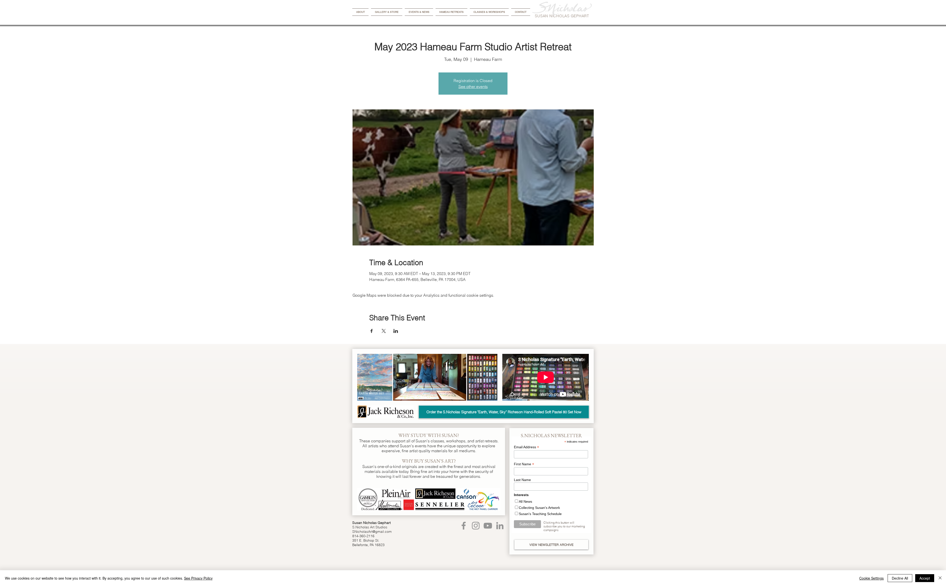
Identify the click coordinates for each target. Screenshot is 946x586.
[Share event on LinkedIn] (395, 331)
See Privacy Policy (198, 578)
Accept (924, 578)
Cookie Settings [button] (871, 578)
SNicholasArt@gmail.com (372, 531)
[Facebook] (463, 525)
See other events (473, 86)
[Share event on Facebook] (371, 331)
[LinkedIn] (500, 525)
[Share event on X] (383, 331)
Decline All (900, 578)
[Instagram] (476, 525)
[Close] (940, 578)
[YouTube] (488, 525)
